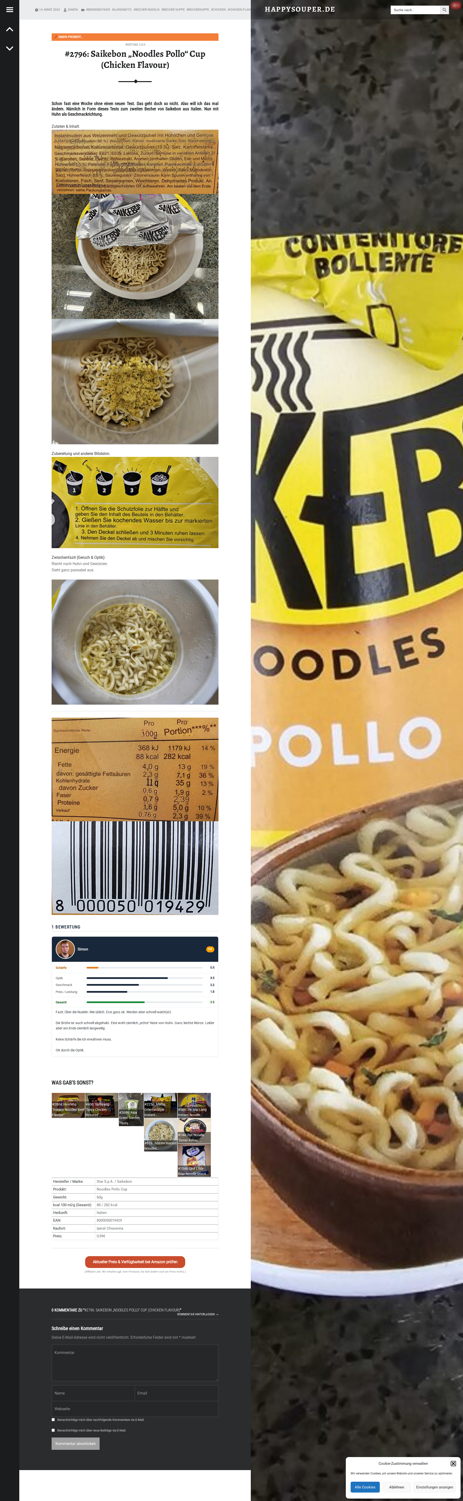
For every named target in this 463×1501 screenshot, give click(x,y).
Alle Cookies (365, 1487)
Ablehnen (396, 1487)
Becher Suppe (174, 9)
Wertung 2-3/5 (135, 44)
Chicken (219, 9)
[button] (453, 1463)
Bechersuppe (198, 9)
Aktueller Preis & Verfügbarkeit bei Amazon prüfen (135, 1262)
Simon (73, 9)
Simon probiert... (68, 37)
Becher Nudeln (147, 9)
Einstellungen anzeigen (434, 1487)
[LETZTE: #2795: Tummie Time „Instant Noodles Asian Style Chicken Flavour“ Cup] (9, 48)
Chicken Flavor (242, 9)
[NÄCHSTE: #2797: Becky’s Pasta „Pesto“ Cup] (9, 29)
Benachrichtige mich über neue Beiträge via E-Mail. (91, 1430)
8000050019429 (99, 9)
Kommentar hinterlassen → (197, 1314)
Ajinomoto (123, 9)
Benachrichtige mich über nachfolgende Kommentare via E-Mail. (100, 1420)
